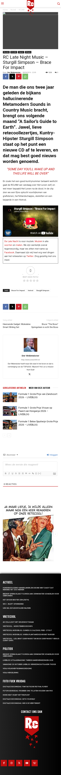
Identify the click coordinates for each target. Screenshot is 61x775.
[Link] (32, 473)
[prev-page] (4, 435)
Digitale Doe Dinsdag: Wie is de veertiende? (21, 703)
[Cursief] (9, 473)
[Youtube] (27, 763)
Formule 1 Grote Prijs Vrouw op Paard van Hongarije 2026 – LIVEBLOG (35, 411)
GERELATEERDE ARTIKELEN (14, 387)
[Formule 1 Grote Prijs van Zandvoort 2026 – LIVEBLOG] (10, 397)
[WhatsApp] (25, 76)
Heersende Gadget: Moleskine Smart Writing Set (16, 325)
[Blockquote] (26, 473)
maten (19, 245)
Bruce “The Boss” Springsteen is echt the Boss (44, 325)
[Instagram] (11, 763)
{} (36, 473)
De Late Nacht (11, 241)
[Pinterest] (19, 76)
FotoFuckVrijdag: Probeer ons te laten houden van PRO (28, 691)
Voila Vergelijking (10, 673)
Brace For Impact (18, 290)
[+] (39, 473)
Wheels (28, 52)
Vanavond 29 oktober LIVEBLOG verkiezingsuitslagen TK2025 (29, 664)
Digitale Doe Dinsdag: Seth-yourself (19, 699)
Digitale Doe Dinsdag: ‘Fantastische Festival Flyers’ (25, 687)
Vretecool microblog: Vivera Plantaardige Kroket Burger (29, 634)
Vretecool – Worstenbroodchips (18, 626)
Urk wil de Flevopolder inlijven (17, 608)
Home (5, 10)
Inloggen (53, 455)
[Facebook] (6, 76)
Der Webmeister (14, 72)
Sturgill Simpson (42, 290)
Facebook (9, 252)
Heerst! (21, 52)
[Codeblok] (29, 473)
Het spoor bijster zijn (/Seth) (16, 600)
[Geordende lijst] (19, 473)
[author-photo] (30, 351)
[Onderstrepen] (12, 473)
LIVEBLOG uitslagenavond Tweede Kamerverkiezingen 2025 (28, 660)
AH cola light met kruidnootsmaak (18, 622)
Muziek (6, 52)
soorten (8, 245)
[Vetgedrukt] (5, 473)
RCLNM (13, 52)
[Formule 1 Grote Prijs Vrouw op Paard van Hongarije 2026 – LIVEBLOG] (10, 411)
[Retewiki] (34, 763)
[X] (12, 76)
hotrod (30, 290)
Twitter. (30, 256)
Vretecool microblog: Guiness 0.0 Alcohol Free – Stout (27, 630)
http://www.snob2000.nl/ (30, 360)
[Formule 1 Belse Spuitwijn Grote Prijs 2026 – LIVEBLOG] (10, 425)
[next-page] (9, 435)
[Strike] (15, 473)
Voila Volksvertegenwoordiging (17, 668)
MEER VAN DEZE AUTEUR (39, 387)
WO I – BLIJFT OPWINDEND (13, 604)
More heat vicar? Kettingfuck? (16, 695)
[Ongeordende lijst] (22, 473)
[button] (6, 534)
